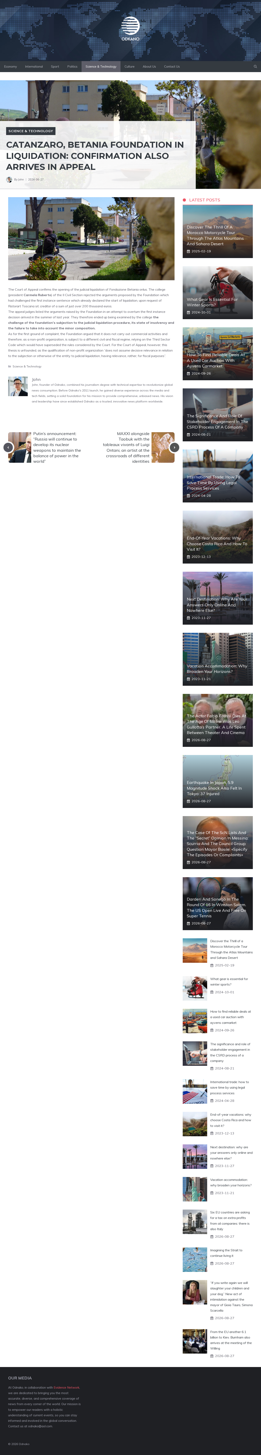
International (34, 66)
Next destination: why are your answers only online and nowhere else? (217, 605)
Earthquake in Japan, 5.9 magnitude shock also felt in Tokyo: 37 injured (214, 788)
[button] (255, 66)
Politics (72, 66)
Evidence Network (66, 1387)
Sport (55, 66)
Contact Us (172, 66)
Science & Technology (101, 66)
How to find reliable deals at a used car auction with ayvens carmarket (216, 360)
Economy (10, 66)
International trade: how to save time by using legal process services (213, 482)
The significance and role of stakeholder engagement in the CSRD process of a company (217, 421)
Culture (130, 66)
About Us (149, 66)
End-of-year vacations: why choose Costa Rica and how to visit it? (217, 543)
